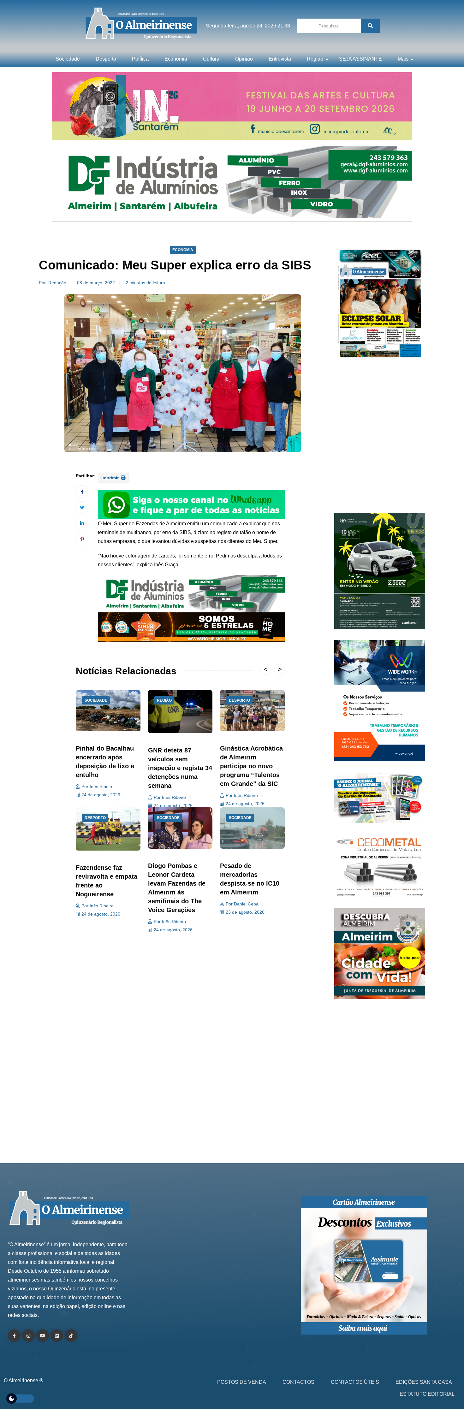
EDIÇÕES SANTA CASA (424, 1382)
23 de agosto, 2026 (245, 912)
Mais (403, 59)
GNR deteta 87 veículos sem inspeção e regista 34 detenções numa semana (180, 768)
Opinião (244, 59)
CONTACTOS (298, 1382)
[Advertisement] (379, 438)
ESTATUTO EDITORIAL (427, 1394)
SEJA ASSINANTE (360, 59)
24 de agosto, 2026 (100, 794)
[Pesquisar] (370, 26)
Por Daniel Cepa (242, 903)
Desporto (106, 59)
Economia (175, 59)
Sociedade (68, 59)
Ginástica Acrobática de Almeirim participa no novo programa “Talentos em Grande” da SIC (251, 766)
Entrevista (280, 59)
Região (315, 59)
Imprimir (110, 477)
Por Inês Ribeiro (97, 786)
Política (140, 59)
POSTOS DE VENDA (241, 1382)
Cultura (211, 59)
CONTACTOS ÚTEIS (355, 1382)
